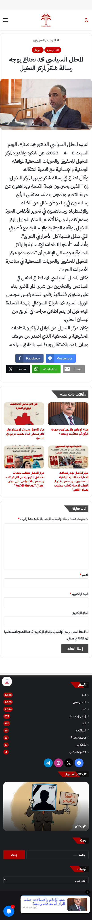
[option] (46, 806)
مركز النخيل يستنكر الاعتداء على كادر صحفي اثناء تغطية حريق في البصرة (25, 433)
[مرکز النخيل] (46, 20)
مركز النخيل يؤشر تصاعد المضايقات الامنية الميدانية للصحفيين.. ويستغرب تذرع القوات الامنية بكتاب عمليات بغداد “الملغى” (71, 481)
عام (84, 694)
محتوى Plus (78, 737)
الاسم (84, 575)
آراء (84, 723)
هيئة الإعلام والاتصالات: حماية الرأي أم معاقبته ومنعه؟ (69, 431)
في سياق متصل (77, 716)
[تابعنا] (6, 681)
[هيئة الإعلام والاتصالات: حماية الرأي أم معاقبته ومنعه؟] (68, 413)
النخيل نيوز (39, 40)
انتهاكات (81, 730)
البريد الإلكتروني (79, 594)
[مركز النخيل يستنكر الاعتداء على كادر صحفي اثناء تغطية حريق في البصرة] (24, 413)
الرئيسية (51, 40)
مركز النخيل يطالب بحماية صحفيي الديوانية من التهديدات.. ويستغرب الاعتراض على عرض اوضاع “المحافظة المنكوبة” (24, 479)
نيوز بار (37, 50)
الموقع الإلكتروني (80, 613)
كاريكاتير (81, 744)
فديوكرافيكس (77, 752)
